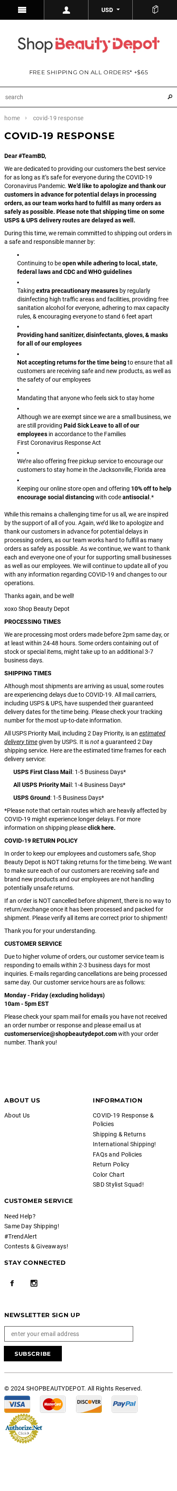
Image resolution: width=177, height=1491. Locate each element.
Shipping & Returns (119, 1134)
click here (101, 827)
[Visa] (17, 1403)
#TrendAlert (20, 1236)
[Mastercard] (53, 1403)
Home (12, 118)
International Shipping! (124, 1144)
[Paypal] (124, 1403)
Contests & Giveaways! (36, 1246)
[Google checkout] (23, 1427)
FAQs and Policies (117, 1154)
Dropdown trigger (66, 10)
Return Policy (111, 1164)
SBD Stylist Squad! (118, 1184)
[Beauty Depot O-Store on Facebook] (12, 1283)
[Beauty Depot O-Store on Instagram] (34, 1283)
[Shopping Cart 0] (155, 10)
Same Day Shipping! (31, 1226)
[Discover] (89, 1403)
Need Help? (20, 1216)
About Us (17, 1115)
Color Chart (109, 1174)
